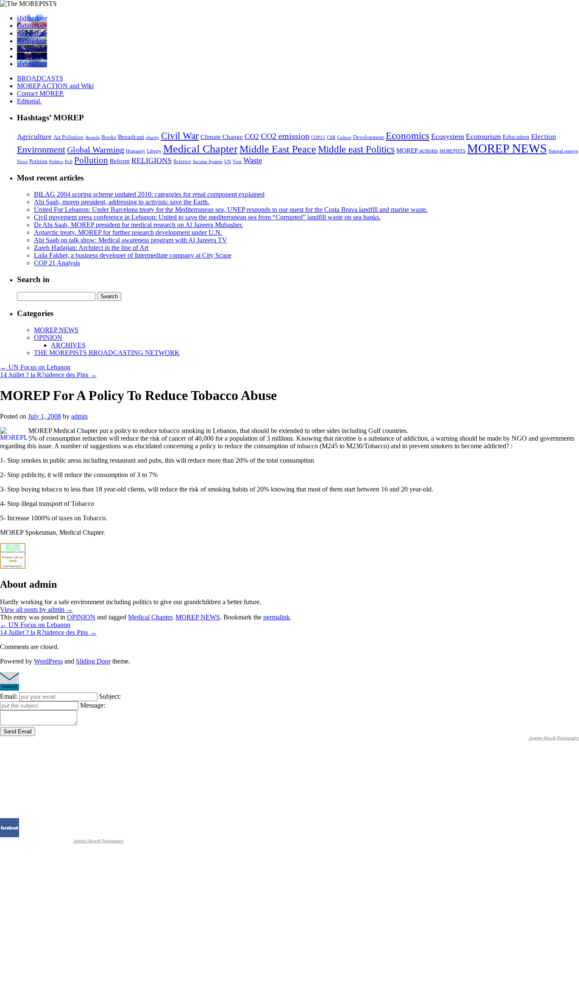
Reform (120, 161)
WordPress (48, 661)
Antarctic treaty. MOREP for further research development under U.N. (128, 232)
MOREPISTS (452, 151)
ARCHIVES (68, 345)
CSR (331, 137)
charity (152, 137)
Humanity (135, 151)
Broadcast (131, 136)
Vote (237, 161)
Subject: (110, 696)
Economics (407, 135)
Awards (92, 137)
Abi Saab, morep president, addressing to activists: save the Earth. (121, 201)
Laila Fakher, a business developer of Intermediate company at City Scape (132, 255)
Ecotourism (483, 136)
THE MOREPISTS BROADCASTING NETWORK (107, 352)
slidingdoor (32, 18)
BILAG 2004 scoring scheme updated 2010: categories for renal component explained (149, 194)
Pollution (91, 160)
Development (368, 137)
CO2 (252, 136)
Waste (252, 160)
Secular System (208, 161)
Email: (8, 696)
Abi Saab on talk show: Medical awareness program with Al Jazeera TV (130, 240)
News (22, 161)
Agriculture (34, 137)
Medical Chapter (200, 149)
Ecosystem (447, 136)
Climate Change (221, 136)
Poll (68, 161)
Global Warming (95, 149)
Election (543, 137)
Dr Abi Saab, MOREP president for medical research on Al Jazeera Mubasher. (138, 224)
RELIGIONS (151, 160)
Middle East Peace (277, 149)
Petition (38, 161)
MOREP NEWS (507, 148)
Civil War (180, 135)
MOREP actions (417, 150)
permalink (276, 617)
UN (227, 161)
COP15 (318, 137)
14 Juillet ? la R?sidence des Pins (48, 374)
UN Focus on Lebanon (35, 367)
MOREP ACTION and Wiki (55, 85)
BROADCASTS (40, 78)
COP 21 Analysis (57, 263)
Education (516, 136)
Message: (92, 705)
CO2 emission (285, 136)
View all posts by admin (36, 609)
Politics (56, 161)
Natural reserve (563, 151)
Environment (41, 149)
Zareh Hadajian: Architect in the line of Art (91, 247)
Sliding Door (93, 661)
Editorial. (29, 101)
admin (79, 416)
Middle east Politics (356, 149)
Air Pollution (68, 137)
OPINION (48, 337)
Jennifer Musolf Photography (554, 738)
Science (182, 161)
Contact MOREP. (40, 93)
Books (108, 137)
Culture (344, 137)
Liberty (154, 151)
